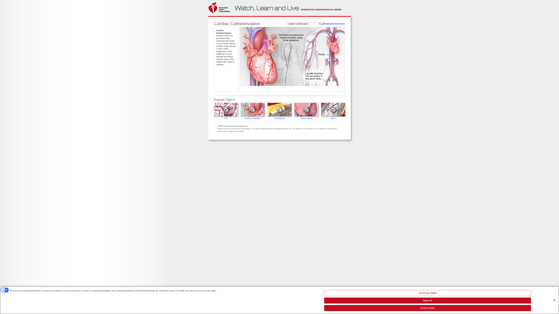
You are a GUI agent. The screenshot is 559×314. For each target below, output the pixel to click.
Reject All (427, 300)
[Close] (554, 300)
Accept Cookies (428, 308)
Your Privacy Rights (428, 293)
